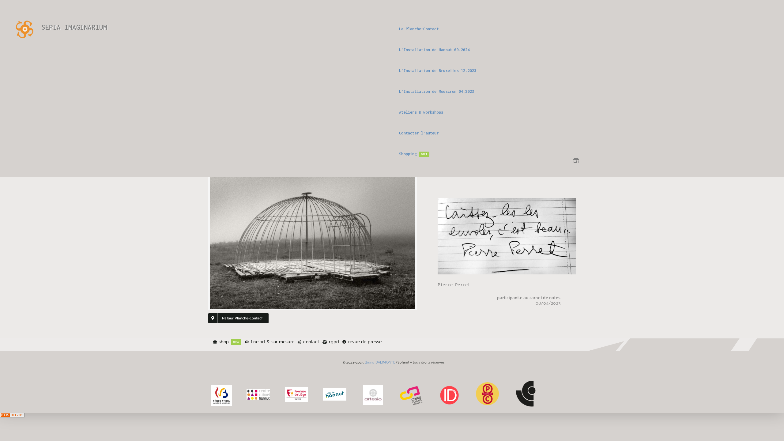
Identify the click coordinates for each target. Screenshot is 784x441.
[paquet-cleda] (487, 384)
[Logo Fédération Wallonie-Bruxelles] (221, 387)
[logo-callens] (526, 382)
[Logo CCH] (258, 391)
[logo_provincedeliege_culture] (296, 389)
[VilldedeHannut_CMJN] (334, 390)
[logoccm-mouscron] (411, 387)
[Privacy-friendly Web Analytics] (12, 417)
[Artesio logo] (373, 387)
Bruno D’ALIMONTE (380, 362)
